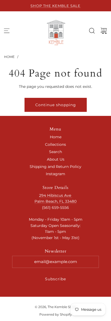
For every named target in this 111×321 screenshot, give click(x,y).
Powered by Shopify (55, 314)
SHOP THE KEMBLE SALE (55, 6)
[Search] (92, 31)
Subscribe (55, 279)
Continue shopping (55, 104)
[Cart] (104, 31)
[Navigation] (6, 30)
